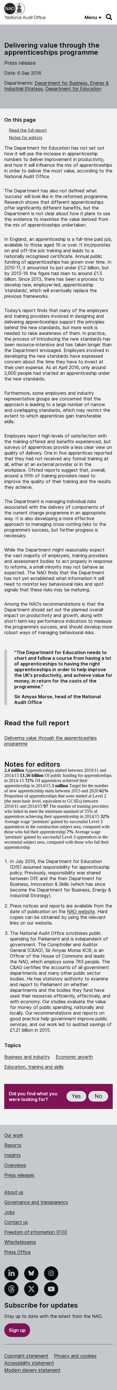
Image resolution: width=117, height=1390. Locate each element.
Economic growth (74, 1057)
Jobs (9, 1212)
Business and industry (27, 1057)
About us (13, 1192)
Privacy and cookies (75, 1356)
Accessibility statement (29, 1363)
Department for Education (73, 88)
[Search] (109, 17)
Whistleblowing (20, 1242)
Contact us (16, 1222)
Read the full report (28, 130)
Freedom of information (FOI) (35, 1232)
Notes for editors (25, 137)
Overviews (15, 1165)
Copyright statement (26, 1356)
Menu (91, 17)
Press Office (17, 1252)
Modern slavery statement (32, 1370)
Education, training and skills (34, 1067)
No (98, 1096)
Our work (13, 1135)
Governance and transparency (36, 1202)
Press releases (19, 1175)
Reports (12, 1145)
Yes (76, 1096)
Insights (12, 1155)
